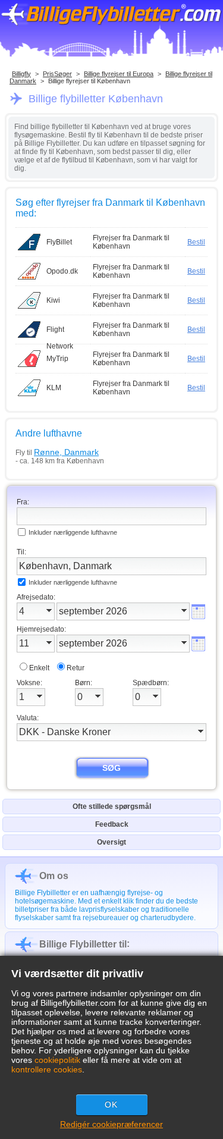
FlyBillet (59, 242)
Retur (75, 668)
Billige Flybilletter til (83, 944)
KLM (53, 388)
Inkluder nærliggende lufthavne (73, 532)
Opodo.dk (62, 271)
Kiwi (53, 300)
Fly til (57, 452)
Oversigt (111, 842)
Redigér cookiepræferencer (111, 1124)
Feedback (111, 824)
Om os (53, 876)
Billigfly (21, 73)
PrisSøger (57, 73)
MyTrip (57, 358)
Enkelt (39, 668)
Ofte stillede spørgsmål (112, 806)
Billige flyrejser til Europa (118, 73)
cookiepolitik (57, 1060)
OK (111, 1104)
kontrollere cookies (46, 1069)
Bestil (196, 242)
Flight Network (59, 331)
